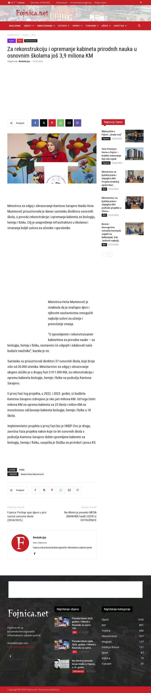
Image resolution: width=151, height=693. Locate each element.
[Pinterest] (52, 123)
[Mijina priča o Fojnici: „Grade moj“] (134, 136)
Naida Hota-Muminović (32, 474)
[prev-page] (104, 254)
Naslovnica (13, 34)
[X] (43, 123)
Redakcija (24, 61)
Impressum (61, 2)
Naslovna (15, 25)
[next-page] (110, 254)
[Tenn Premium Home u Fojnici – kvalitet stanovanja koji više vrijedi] (134, 153)
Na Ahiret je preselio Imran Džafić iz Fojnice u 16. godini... (83, 664)
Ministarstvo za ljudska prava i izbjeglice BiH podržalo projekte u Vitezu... (111, 205)
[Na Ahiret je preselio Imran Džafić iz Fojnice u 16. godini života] (62, 664)
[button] (139, 26)
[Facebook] (141, 2)
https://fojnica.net (40, 543)
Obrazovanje (44, 25)
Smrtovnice (78, 671)
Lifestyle (119, 25)
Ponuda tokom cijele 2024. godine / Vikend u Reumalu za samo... (84, 644)
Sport (76, 25)
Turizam (90, 25)
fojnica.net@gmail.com (21, 647)
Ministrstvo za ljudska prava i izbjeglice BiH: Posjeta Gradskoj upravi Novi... (110, 178)
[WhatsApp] (60, 123)
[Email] (69, 123)
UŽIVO (104, 25)
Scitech (62, 25)
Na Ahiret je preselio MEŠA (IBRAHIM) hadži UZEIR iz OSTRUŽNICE (80, 516)
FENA (21, 469)
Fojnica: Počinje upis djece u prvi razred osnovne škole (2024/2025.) (26, 516)
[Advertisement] (75, 91)
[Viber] (77, 123)
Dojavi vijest (100, 2)
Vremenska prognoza (81, 2)
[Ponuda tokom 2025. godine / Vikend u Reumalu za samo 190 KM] (62, 622)
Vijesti (27, 25)
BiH (20, 40)
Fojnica (106, 138)
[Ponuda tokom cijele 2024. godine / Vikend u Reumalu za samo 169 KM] (62, 645)
